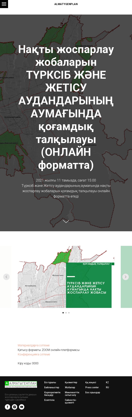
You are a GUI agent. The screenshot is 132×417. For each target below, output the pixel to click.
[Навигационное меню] (4, 4)
